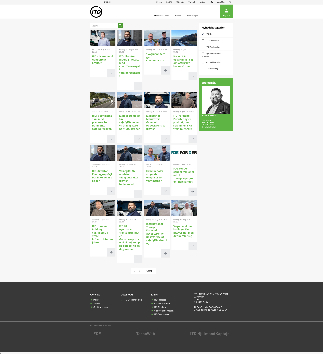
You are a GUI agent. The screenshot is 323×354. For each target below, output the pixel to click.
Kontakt (202, 2)
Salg (211, 2)
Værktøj (192, 2)
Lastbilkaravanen (162, 303)
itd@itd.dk (205, 310)
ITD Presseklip (212, 69)
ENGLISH (107, 2)
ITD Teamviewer (161, 314)
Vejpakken (221, 2)
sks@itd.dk (211, 127)
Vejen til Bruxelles (213, 62)
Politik (96, 300)
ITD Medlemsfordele (133, 300)
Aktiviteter (180, 2)
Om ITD (169, 2)
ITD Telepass (160, 300)
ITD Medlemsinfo (213, 47)
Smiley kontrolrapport (163, 311)
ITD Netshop (160, 307)
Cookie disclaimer (101, 307)
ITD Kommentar (212, 40)
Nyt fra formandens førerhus (212, 54)
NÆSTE (149, 271)
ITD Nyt (209, 34)
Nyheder (158, 2)
